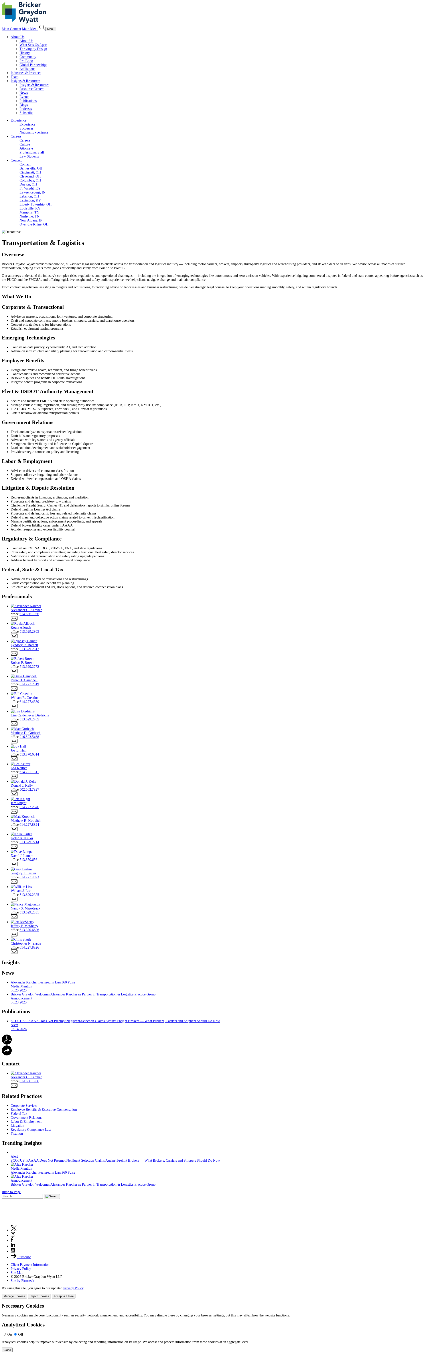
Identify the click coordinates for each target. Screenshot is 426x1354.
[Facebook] (12, 1240)
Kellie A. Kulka (22, 838)
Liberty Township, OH (36, 204)
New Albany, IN (31, 220)
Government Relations (26, 1117)
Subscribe (26, 113)
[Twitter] (14, 1230)
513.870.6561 (29, 859)
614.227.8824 (29, 824)
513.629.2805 (29, 631)
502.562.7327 (29, 789)
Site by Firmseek (22, 1280)
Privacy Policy (21, 1268)
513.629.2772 (29, 666)
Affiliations (27, 69)
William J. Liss (21, 891)
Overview (13, 254)
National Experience (34, 132)
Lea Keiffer (19, 768)
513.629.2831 (29, 912)
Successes (27, 128)
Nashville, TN (29, 216)
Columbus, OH (30, 180)
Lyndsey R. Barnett (24, 645)
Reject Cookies (39, 1296)
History (25, 53)
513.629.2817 (29, 649)
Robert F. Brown (22, 662)
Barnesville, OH (31, 168)
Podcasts (26, 109)
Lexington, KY (30, 200)
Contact (16, 160)
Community (28, 57)
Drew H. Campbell (24, 680)
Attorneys (26, 148)
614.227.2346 (29, 807)
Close (7, 1350)
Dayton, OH (28, 184)
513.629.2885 (29, 895)
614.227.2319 (29, 684)
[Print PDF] (7, 1043)
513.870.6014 (29, 754)
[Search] (42, 29)
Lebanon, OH (29, 196)
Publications (28, 101)
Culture (25, 144)
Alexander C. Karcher (26, 610)
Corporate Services (24, 1105)
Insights (11, 962)
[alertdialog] (213, 1327)
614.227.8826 (29, 947)
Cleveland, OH (30, 176)
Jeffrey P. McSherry (24, 926)
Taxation (17, 1133)
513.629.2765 (29, 719)
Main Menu (30, 29)
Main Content (11, 29)
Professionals (17, 596)
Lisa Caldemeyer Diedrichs (30, 715)
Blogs (24, 105)
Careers (16, 136)
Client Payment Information (30, 1264)
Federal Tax (19, 1113)
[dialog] (213, 1292)
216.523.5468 (29, 737)
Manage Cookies (14, 1296)
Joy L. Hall (18, 750)
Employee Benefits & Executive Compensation (44, 1109)
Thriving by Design (33, 49)
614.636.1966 (29, 614)
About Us (17, 37)
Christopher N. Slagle (26, 943)
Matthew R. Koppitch (26, 820)
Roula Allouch (21, 627)
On (9, 1334)
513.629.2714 (29, 842)
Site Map (17, 1272)
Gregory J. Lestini (23, 873)
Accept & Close (63, 1296)
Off (20, 1334)
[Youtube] (13, 1251)
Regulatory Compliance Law (31, 1129)
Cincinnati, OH (30, 172)
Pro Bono (26, 61)
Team (14, 77)
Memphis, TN (29, 212)
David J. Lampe (22, 855)
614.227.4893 (29, 877)
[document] (213, 1327)
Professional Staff (32, 152)
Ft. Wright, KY (30, 188)
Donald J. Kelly (22, 785)
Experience (18, 120)
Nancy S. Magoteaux (25, 908)
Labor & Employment (26, 1121)
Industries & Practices (26, 73)
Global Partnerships (33, 65)
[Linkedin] (13, 1246)
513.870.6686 (29, 930)
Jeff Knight (18, 803)
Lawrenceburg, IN (32, 192)
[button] (7, 1054)
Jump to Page (11, 1192)
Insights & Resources (25, 81)
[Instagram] (13, 1235)
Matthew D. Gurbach (26, 733)
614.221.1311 (29, 772)
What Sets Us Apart (33, 45)
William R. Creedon (25, 698)
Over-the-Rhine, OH (34, 224)
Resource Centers (32, 89)
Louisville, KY (30, 208)
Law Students (29, 156)
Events (24, 97)
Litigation (17, 1125)
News (24, 93)
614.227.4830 (29, 702)
